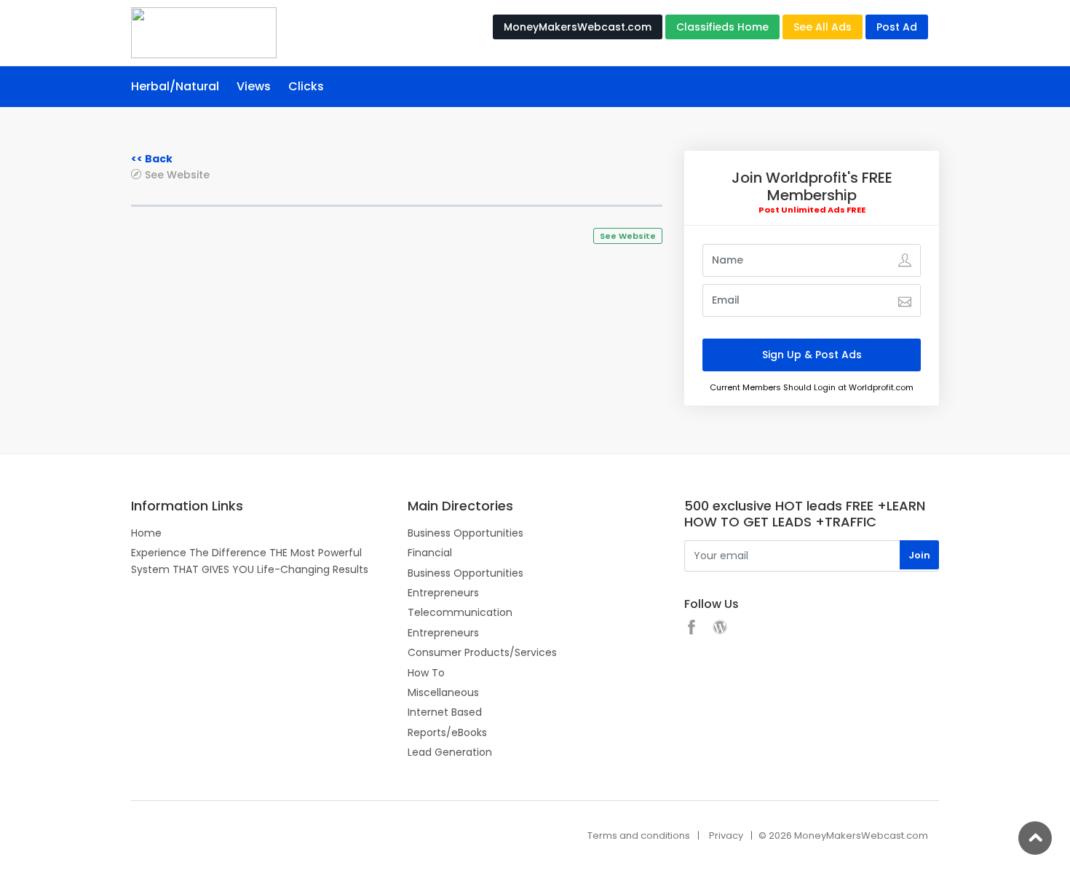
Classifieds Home (722, 27)
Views (254, 86)
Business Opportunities (465, 533)
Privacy (726, 835)
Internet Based (445, 712)
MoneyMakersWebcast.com (577, 27)
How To (426, 672)
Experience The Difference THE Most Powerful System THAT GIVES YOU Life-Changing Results (249, 560)
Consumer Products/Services (482, 652)
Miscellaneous (443, 692)
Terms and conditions (638, 835)
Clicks (306, 86)
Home (146, 533)
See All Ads (822, 27)
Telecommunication (460, 612)
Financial (430, 552)
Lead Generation (450, 752)
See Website (177, 174)
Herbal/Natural (175, 86)
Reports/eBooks (447, 732)
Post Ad (896, 27)
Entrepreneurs (443, 592)
